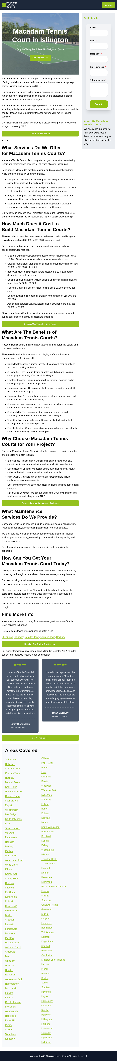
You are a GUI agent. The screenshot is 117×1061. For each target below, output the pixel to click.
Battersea (10, 933)
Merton (44, 822)
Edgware (46, 818)
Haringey (9, 842)
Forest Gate (11, 929)
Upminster (46, 1037)
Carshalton (47, 955)
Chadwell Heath (49, 905)
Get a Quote (38, 58)
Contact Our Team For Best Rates (40, 324)
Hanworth (46, 1015)
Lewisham (10, 1006)
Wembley (46, 799)
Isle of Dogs (11, 906)
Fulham (9, 993)
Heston (45, 964)
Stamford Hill (11, 800)
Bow (7, 823)
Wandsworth (11, 1011)
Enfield (45, 804)
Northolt (45, 937)
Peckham (10, 892)
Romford (45, 973)
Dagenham (47, 941)
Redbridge (10, 1016)
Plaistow (9, 938)
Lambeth (9, 924)
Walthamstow (12, 942)
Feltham (45, 1024)
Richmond (46, 882)
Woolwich (46, 786)
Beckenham (47, 831)
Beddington (47, 928)
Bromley (9, 846)
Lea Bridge (10, 814)
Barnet (44, 808)
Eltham (45, 813)
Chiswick (46, 758)
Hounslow (46, 950)
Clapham (9, 920)
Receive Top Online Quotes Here (40, 644)
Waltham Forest (13, 947)
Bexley (44, 978)
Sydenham (46, 795)
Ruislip (45, 1010)
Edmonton (10, 974)
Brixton (8, 915)
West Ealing (47, 850)
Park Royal (47, 763)
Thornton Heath (49, 859)
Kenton (45, 841)
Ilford (43, 772)
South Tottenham (13, 819)
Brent (8, 956)
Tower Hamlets (12, 828)
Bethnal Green (12, 782)
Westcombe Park (13, 979)
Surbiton (45, 987)
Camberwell (11, 874)
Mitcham (45, 854)
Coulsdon (46, 1033)
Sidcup (45, 914)
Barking (45, 781)
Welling (45, 895)
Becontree (46, 877)
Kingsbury (10, 1039)
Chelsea (9, 883)
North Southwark (13, 791)
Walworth (10, 833)
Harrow (45, 891)
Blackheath (11, 988)
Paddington (11, 837)
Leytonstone (11, 910)
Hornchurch (47, 1001)
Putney (8, 1025)
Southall (45, 946)
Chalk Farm (11, 787)
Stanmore (46, 900)
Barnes (45, 767)
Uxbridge (46, 1042)
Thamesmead (48, 863)
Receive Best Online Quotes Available (40, 503)
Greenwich (10, 952)
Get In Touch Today (40, 133)
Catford (9, 1029)
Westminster (11, 810)
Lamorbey (46, 923)
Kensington (11, 897)
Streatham (10, 1034)
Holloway (18, 637)
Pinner (44, 969)
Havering (46, 992)
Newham (9, 965)
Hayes (44, 996)
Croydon (45, 918)
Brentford (46, 836)
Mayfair (9, 805)
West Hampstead (14, 860)
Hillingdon (46, 1019)
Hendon (9, 970)
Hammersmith (12, 984)
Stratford (9, 887)
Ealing (44, 845)
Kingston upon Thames (53, 960)
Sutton (44, 982)
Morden (45, 873)
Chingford (46, 776)
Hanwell (45, 868)
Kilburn (8, 869)
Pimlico (9, 851)
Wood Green (11, 865)
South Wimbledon (50, 827)
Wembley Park (48, 790)
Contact (108, 5)
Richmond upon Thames (53, 886)
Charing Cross (12, 796)
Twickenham (47, 932)
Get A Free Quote (40, 738)
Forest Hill (10, 1020)
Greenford (46, 909)
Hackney (60, 637)
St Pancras (7, 637)
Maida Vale (11, 855)
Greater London (13, 1002)
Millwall (9, 901)
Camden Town (32, 637)
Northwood (47, 1028)
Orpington (46, 1005)
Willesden (10, 961)
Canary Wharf (12, 878)
